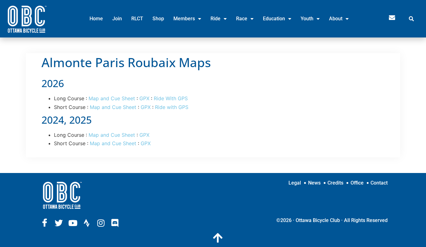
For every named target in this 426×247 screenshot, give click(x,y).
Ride (215, 19)
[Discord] (114, 223)
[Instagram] (100, 223)
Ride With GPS (171, 98)
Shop (158, 19)
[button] (415, 18)
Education (274, 19)
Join (117, 19)
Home (96, 19)
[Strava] (86, 223)
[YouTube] (72, 223)
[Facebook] (44, 223)
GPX (144, 98)
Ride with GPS (171, 107)
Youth (307, 19)
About (335, 19)
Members (184, 19)
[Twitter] (58, 223)
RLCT (137, 19)
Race (241, 19)
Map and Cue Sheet (112, 98)
